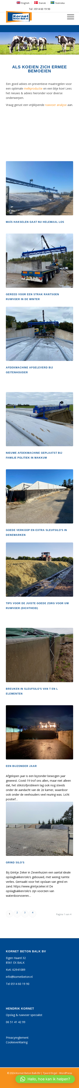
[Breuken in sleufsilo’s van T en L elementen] (39, 655)
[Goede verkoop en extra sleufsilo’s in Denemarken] (39, 496)
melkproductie (33, 88)
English (25, 2)
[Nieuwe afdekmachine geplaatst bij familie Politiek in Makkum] (39, 419)
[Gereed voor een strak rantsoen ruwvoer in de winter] (39, 261)
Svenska (60, 2)
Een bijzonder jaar (21, 766)
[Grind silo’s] (39, 829)
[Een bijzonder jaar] (39, 732)
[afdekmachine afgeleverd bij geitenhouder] (39, 334)
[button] (45, 1079)
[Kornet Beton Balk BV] (33, 17)
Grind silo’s (15, 862)
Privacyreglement (17, 1037)
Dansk (42, 2)
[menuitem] (23, 2)
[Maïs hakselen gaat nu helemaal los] (39, 188)
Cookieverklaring (17, 1042)
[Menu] (68, 17)
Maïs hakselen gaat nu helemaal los (35, 222)
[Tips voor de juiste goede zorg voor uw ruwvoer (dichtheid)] (39, 569)
